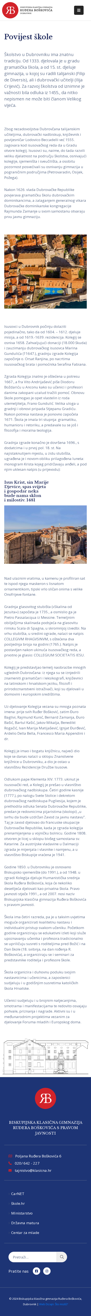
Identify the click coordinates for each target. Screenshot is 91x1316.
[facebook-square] (36, 1271)
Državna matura (25, 1222)
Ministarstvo (22, 1213)
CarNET (17, 1193)
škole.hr (18, 1203)
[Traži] (62, 1257)
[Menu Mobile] (79, 10)
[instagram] (47, 1271)
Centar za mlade (25, 1232)
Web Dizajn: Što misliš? (53, 1304)
